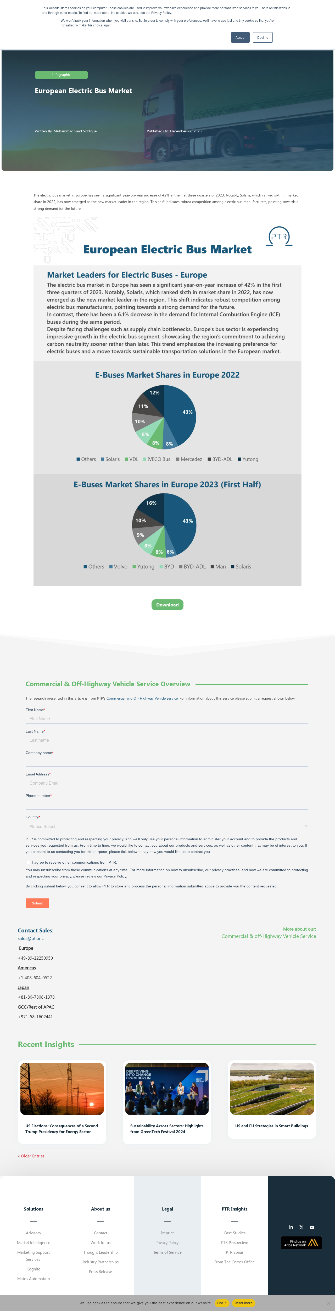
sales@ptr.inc (31, 938)
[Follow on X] (301, 1227)
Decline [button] (262, 37)
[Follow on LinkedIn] (291, 1227)
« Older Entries (31, 1155)
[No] (328, 1303)
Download (167, 604)
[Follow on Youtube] (312, 1227)
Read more (244, 1303)
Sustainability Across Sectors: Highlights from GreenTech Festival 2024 (167, 1128)
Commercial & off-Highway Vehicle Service (269, 935)
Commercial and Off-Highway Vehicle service (142, 698)
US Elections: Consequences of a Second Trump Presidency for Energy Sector (61, 1128)
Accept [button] (240, 37)
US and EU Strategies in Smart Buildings (271, 1125)
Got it (222, 1303)
